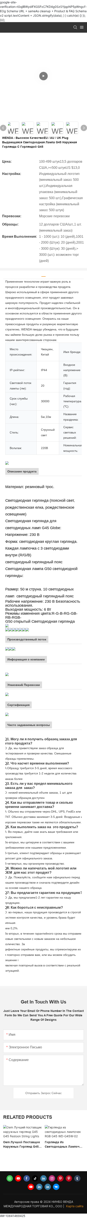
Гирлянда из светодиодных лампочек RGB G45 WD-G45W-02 (33, 1144)
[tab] (43, 275)
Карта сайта (74, 1206)
